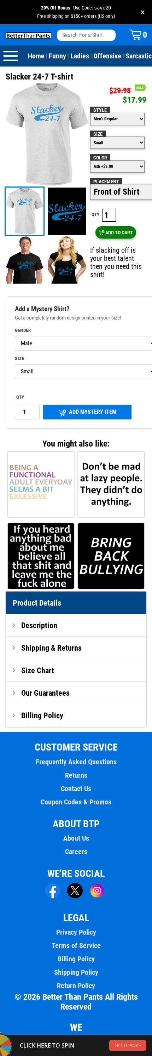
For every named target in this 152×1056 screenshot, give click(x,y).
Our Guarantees (45, 692)
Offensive (107, 56)
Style (100, 110)
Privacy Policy (76, 932)
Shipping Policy (76, 972)
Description (39, 625)
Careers (76, 851)
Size (98, 134)
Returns (76, 775)
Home (36, 56)
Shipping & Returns (51, 647)
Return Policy (76, 985)
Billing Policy (42, 715)
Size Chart (37, 670)
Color (100, 157)
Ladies (79, 56)
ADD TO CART (119, 232)
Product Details (37, 602)
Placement (106, 181)
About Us (76, 838)
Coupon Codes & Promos (76, 802)
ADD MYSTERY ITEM (92, 412)
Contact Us (76, 788)
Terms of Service (76, 945)
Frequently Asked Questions (76, 762)
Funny (57, 56)
